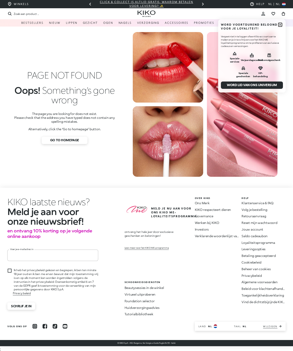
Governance (204, 216)
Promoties (204, 22)
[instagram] (35, 326)
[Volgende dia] (203, 4)
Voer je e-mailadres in (21, 249)
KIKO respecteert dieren (213, 210)
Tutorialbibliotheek (139, 314)
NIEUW (54, 22)
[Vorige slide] (90, 4)
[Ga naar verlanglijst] (273, 13)
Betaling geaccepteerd (258, 256)
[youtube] (65, 326)
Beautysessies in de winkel (144, 288)
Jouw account (252, 229)
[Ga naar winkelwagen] (283, 13)
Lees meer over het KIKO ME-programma (147, 247)
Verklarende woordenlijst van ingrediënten (227, 236)
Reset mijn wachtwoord (259, 223)
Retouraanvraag (253, 216)
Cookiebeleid (251, 262)
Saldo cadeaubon (254, 236)
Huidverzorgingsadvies (142, 308)
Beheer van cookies (256, 269)
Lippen (72, 22)
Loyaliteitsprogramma (258, 243)
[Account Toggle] (263, 13)
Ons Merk (202, 203)
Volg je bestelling (254, 210)
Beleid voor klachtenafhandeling (265, 289)
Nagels (125, 22)
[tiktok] (55, 326)
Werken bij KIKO (207, 223)
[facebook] (45, 326)
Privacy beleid (22, 293)
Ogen (108, 22)
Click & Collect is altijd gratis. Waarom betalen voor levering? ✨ (146, 4)
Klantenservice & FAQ (257, 203)
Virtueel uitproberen (140, 294)
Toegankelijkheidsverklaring (262, 295)
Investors (202, 229)
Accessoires (176, 22)
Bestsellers (32, 22)
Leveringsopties (253, 249)
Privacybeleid (251, 276)
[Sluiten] (280, 25)
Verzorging (148, 22)
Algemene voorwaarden (259, 282)
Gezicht (90, 22)
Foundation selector (140, 301)
